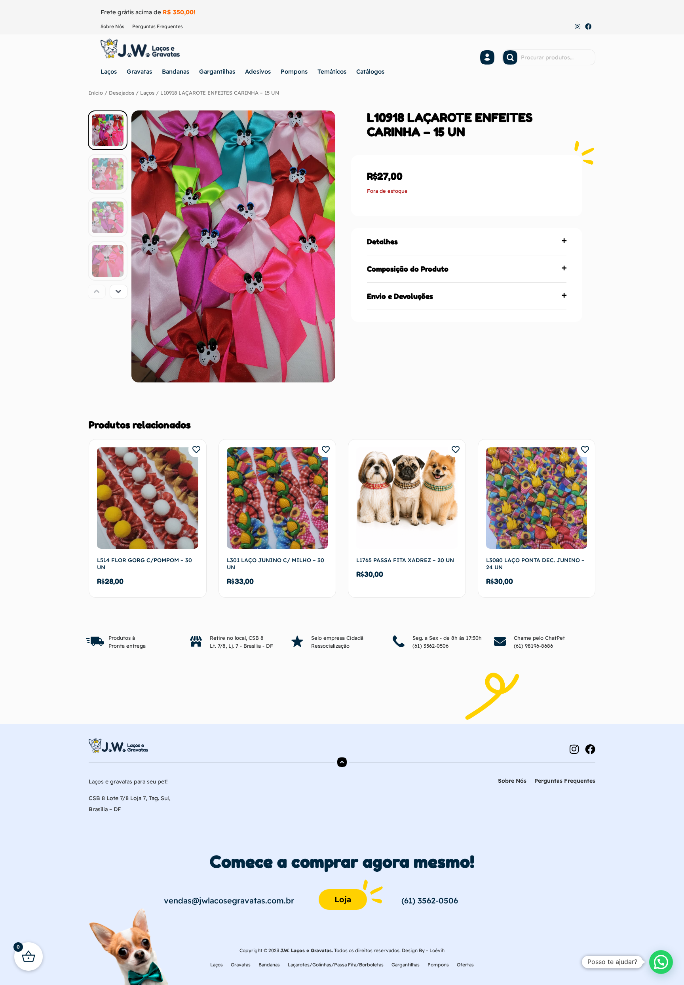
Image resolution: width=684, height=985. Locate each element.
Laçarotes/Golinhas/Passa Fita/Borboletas (336, 965)
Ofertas (465, 965)
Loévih (437, 950)
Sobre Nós (112, 26)
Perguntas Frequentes (157, 26)
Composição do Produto (407, 268)
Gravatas (139, 71)
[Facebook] (588, 27)
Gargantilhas (217, 71)
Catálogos (370, 71)
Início (96, 92)
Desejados (121, 92)
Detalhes (382, 241)
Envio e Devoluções (400, 296)
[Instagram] (577, 27)
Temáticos (331, 71)
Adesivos (258, 71)
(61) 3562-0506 (430, 646)
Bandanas (175, 71)
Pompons (294, 71)
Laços (109, 71)
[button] (466, 241)
